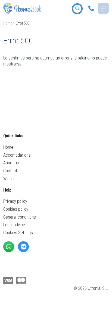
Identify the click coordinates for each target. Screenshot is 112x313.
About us (11, 162)
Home (7, 23)
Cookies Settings (18, 232)
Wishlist (10, 178)
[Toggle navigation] (103, 8)
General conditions (19, 217)
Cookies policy (15, 209)
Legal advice (14, 224)
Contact (10, 170)
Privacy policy (15, 201)
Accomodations (17, 155)
